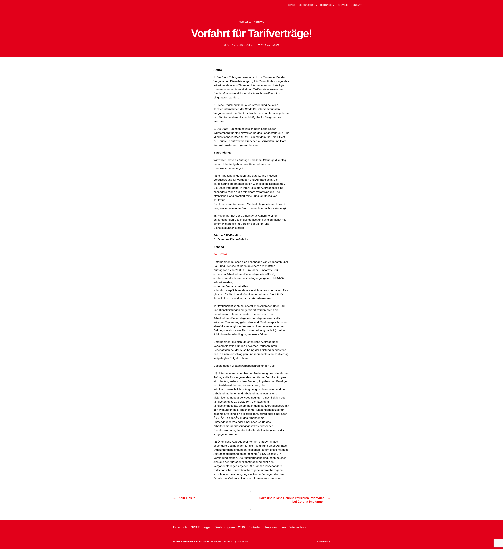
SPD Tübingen (201, 527)
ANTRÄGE (259, 22)
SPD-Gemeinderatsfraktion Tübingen (201, 541)
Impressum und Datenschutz (285, 527)
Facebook (180, 527)
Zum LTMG (220, 254)
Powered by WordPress (236, 541)
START (291, 5)
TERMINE (343, 5)
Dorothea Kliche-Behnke (243, 45)
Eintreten (254, 527)
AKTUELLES (245, 22)
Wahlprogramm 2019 (230, 527)
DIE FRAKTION (306, 5)
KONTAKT (356, 5)
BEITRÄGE (326, 5)
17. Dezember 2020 (270, 45)
